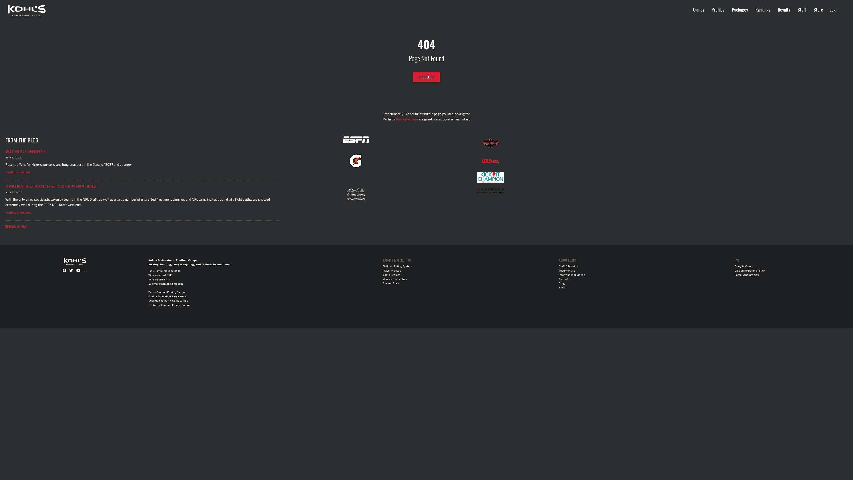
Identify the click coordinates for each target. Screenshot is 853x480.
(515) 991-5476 (160, 279)
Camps (698, 9)
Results (784, 9)
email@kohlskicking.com (167, 283)
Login (834, 9)
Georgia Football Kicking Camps (168, 300)
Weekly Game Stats (395, 278)
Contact (563, 278)
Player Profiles (392, 270)
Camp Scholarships (747, 274)
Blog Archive (17, 226)
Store (818, 9)
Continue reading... (18, 172)
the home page (407, 119)
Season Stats (391, 283)
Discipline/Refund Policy (750, 270)
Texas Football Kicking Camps (166, 292)
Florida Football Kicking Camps (167, 296)
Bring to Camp (743, 266)
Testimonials (567, 270)
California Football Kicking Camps (169, 304)
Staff (802, 9)
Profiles (718, 9)
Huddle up (426, 77)
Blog (562, 283)
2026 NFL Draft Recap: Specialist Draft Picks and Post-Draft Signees (50, 186)
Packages (740, 9)
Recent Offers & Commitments (25, 151)
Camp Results (391, 274)
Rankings (762, 9)
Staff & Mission (568, 266)
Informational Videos (572, 274)
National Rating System (397, 266)
